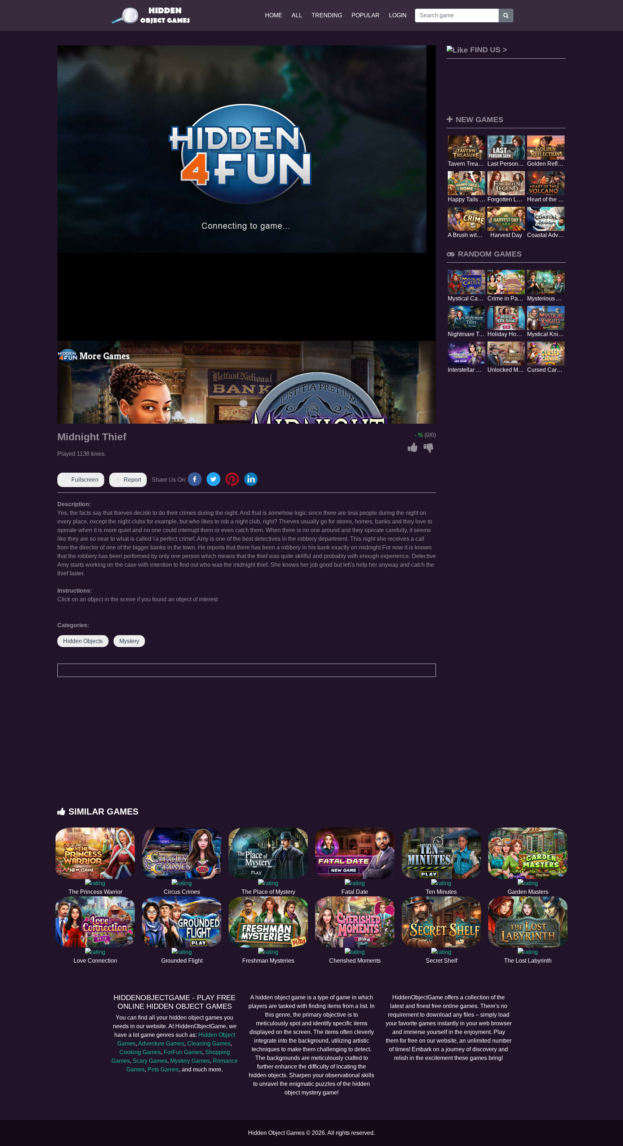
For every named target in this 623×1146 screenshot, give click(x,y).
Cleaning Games (208, 1043)
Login (398, 15)
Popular (366, 15)
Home (273, 15)
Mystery (129, 641)
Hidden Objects (83, 641)
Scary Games (150, 1061)
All (297, 15)
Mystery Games (190, 1061)
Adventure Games (161, 1043)
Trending (327, 15)
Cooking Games (140, 1052)
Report (132, 480)
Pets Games (163, 1069)
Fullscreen (84, 480)
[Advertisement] (311, 749)
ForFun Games (183, 1052)
